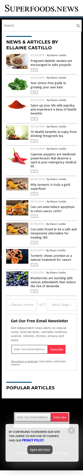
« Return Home (21, 305)
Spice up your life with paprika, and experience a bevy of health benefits (53, 109)
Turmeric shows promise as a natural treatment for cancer (51, 258)
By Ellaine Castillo (56, 55)
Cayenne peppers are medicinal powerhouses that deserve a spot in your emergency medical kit (53, 160)
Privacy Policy (33, 440)
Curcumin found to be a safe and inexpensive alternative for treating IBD (54, 233)
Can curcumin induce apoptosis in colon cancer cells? (53, 209)
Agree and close (40, 449)
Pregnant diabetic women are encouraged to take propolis (51, 63)
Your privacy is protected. (24, 361)
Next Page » (61, 305)
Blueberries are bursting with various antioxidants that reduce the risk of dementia (53, 282)
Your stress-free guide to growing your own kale (48, 85)
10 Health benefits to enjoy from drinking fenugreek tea (54, 134)
